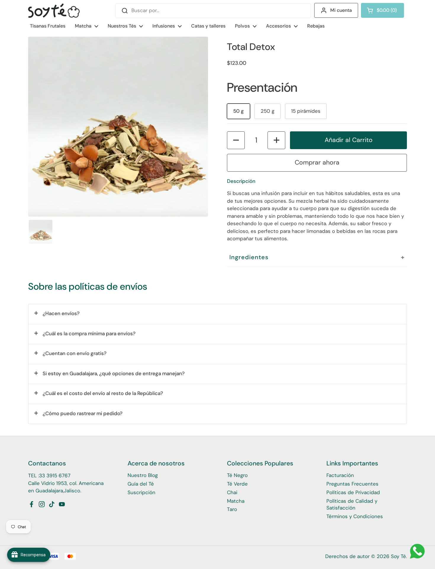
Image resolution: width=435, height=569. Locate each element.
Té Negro (237, 475)
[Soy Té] (54, 11)
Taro (232, 509)
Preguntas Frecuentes (352, 484)
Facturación (340, 475)
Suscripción (141, 492)
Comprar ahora (317, 162)
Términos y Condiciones (354, 516)
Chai (232, 492)
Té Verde (237, 484)
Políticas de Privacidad (353, 492)
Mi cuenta (341, 10)
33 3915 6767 (54, 475)
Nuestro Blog (143, 475)
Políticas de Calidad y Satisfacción (351, 504)
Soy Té (398, 556)
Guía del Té (141, 484)
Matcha (235, 501)
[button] (382, 10)
